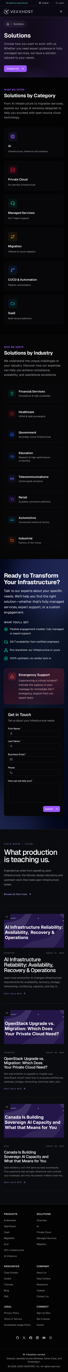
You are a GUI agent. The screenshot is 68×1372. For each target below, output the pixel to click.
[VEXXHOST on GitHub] (17, 1338)
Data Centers (43, 1278)
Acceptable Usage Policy (17, 1324)
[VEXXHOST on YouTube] (44, 1338)
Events (40, 1324)
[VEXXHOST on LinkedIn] (37, 1338)
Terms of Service (13, 1318)
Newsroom (42, 1284)
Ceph (7, 1232)
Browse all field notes (15, 894)
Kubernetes (10, 1220)
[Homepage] (18, 11)
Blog (6, 1290)
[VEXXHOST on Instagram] (50, 1338)
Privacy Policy (11, 1312)
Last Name (14, 741)
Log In (61, 3)
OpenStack (10, 1226)
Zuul (6, 1244)
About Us (41, 1272)
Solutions (18, 23)
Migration (41, 1244)
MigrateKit (9, 1238)
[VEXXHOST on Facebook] (31, 1338)
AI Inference (10, 1256)
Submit (49, 808)
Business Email (17, 754)
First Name (14, 728)
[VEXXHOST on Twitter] (24, 1338)
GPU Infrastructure (14, 1250)
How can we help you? (20, 780)
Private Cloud (44, 1232)
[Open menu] (61, 11)
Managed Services (46, 1238)
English (45, 3)
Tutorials (8, 1284)
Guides (7, 1278)
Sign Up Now (43, 1312)
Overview (42, 1220)
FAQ (6, 1296)
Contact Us (13, 68)
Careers (41, 1290)
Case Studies (11, 1272)
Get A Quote (43, 1318)
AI (38, 1226)
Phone (11, 767)
